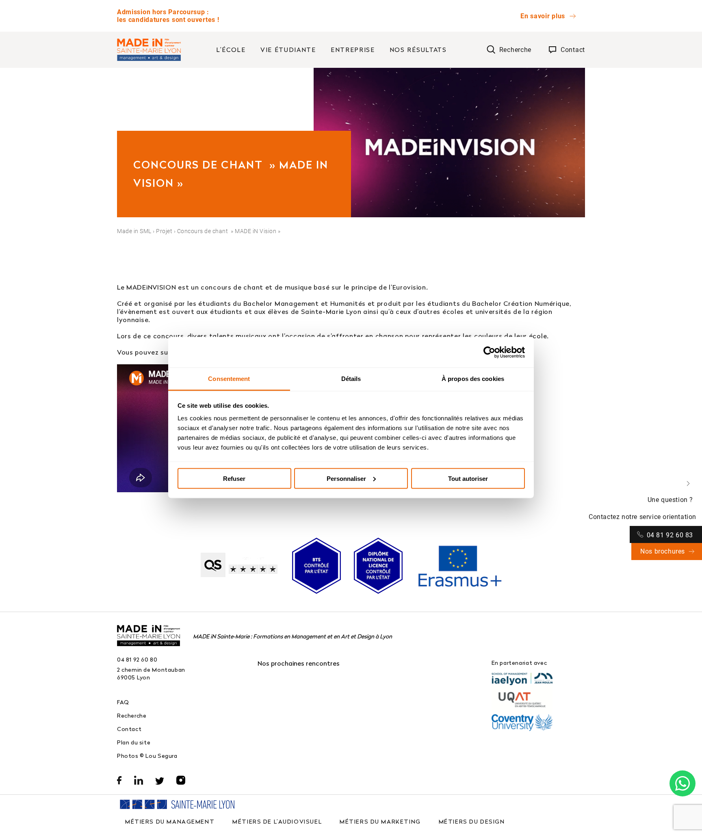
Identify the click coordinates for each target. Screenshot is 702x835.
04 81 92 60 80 (137, 659)
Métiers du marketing (380, 821)
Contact (129, 728)
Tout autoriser (468, 478)
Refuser (234, 478)
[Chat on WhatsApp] (683, 783)
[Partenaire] (522, 679)
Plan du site (133, 742)
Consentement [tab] (229, 378)
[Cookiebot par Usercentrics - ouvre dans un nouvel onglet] (489, 352)
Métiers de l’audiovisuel (277, 821)
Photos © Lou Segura (147, 755)
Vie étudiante (288, 49)
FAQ (123, 702)
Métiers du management (169, 821)
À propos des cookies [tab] (473, 378)
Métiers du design (472, 821)
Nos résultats (418, 49)
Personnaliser (346, 478)
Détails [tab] (351, 378)
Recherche (132, 715)
